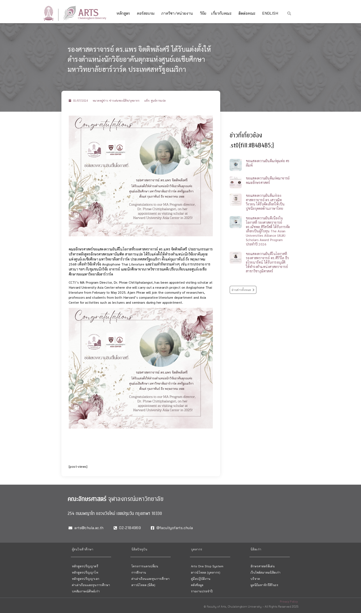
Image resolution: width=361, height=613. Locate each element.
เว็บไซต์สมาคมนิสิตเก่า (265, 572)
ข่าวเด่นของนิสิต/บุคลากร (124, 100)
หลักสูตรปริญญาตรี (85, 566)
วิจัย (203, 13)
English (270, 13)
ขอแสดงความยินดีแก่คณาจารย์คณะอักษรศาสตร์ (268, 180)
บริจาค (255, 579)
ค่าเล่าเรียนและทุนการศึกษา (91, 585)
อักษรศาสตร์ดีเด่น (262, 566)
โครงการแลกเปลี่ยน (144, 566)
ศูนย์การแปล (158, 100)
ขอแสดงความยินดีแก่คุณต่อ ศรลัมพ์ (268, 163)
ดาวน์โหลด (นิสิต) (143, 585)
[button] (289, 13)
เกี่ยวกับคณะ (221, 13)
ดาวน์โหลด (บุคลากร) (205, 572)
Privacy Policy (289, 601)
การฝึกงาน (138, 572)
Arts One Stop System (207, 566)
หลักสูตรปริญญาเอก (85, 579)
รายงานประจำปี (202, 591)
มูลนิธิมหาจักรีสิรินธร (264, 585)
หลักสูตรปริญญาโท (85, 572)
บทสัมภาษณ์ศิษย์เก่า (86, 591)
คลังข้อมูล (197, 585)
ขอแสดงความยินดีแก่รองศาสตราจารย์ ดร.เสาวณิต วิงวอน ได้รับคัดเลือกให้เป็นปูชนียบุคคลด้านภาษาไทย (265, 202)
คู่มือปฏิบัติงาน (200, 579)
